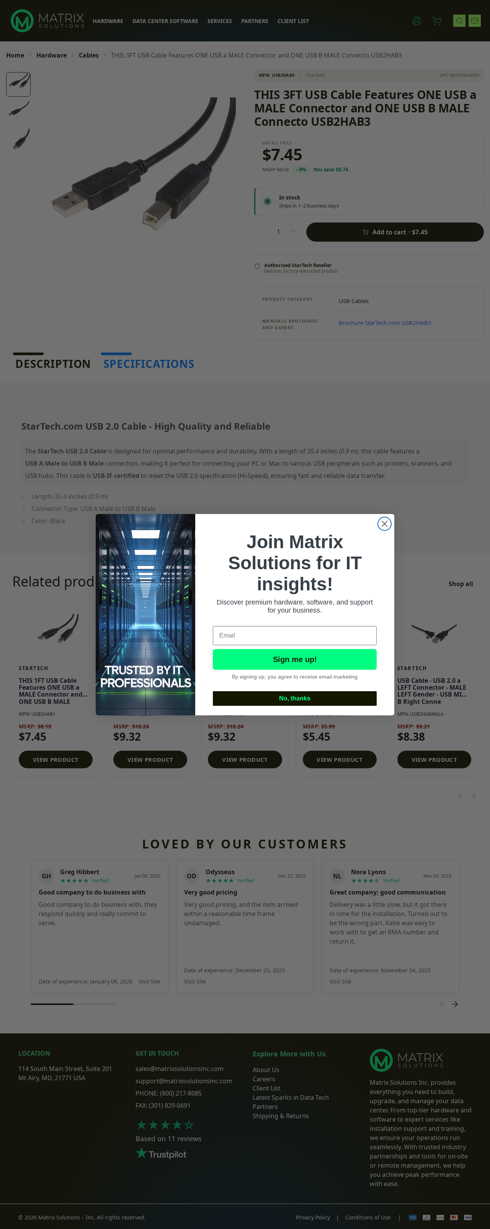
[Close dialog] (384, 523)
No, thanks (294, 698)
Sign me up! (295, 659)
